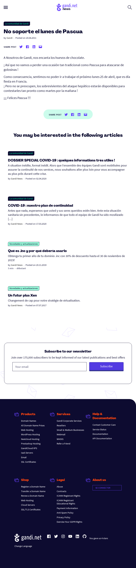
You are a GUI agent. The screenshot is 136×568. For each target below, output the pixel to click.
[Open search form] (130, 7)
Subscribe (106, 366)
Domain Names (28, 420)
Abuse (60, 486)
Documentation (100, 433)
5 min (11, 268)
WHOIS (60, 439)
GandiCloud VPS (29, 448)
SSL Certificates (28, 461)
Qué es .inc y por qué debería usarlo (37, 251)
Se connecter (102, 487)
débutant (21, 268)
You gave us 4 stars (98, 538)
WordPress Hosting (30, 434)
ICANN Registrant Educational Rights (66, 502)
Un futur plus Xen (22, 295)
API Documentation (102, 438)
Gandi (9, 37)
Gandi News (17, 178)
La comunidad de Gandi (17, 23)
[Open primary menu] (5, 7)
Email (24, 457)
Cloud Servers (28, 504)
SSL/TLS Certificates (30, 509)
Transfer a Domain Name (33, 491)
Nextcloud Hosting (30, 439)
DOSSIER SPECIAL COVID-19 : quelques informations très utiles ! (61, 160)
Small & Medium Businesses (70, 429)
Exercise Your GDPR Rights (69, 521)
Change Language (23, 546)
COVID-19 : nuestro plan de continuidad (40, 205)
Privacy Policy (63, 517)
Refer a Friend (63, 443)
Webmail (61, 434)
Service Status (99, 429)
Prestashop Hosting (30, 443)
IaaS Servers (27, 452)
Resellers (61, 425)
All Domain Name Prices (33, 425)
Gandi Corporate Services (69, 420)
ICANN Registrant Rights (68, 495)
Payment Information (67, 508)
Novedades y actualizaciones (23, 243)
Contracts (61, 491)
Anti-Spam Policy (65, 512)
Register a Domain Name (33, 486)
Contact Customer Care (104, 424)
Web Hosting (27, 429)
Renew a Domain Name (32, 495)
